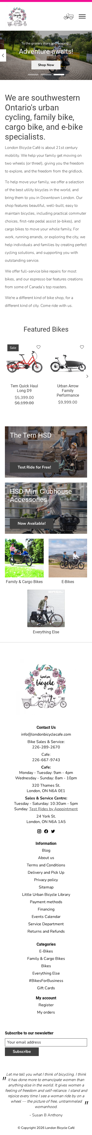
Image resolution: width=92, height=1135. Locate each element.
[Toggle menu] (82, 16)
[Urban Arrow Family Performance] (68, 361)
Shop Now (46, 65)
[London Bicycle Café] (18, 16)
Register (46, 1005)
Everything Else (46, 632)
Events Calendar (46, 916)
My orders (46, 1012)
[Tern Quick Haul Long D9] (24, 361)
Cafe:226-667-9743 (46, 757)
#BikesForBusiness (46, 980)
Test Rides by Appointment (53, 809)
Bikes (46, 966)
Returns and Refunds (46, 931)
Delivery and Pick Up (46, 872)
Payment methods (46, 902)
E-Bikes (68, 581)
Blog (46, 850)
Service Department (46, 924)
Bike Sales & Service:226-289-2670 (46, 744)
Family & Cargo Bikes (24, 581)
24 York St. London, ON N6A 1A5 (46, 819)
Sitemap (46, 887)
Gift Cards (46, 988)
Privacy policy (46, 880)
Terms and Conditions (46, 865)
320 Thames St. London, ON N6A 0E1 (46, 788)
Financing (46, 909)
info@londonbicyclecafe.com (46, 734)
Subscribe (22, 1051)
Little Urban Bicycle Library (46, 894)
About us (46, 858)
